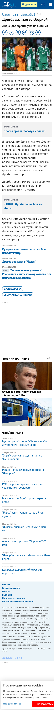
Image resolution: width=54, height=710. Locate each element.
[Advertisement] (27, 325)
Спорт (16, 13)
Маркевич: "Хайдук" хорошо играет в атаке (24, 500)
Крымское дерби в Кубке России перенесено (22, 571)
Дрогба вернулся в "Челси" (19, 262)
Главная (6, 13)
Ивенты (6, 591)
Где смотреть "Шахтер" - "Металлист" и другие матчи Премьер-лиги (24, 443)
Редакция (7, 594)
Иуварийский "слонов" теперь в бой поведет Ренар (24, 251)
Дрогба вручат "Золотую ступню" (25, 131)
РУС (43, 4)
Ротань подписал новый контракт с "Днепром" (23, 471)
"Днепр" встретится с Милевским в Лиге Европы (26, 557)
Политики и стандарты (13, 598)
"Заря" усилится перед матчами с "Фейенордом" (22, 457)
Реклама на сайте (11, 587)
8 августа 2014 (28, 14)
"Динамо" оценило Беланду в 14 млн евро (24, 528)
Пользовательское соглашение (17, 601)
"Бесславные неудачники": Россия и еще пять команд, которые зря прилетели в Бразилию (27, 274)
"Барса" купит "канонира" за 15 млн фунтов (23, 514)
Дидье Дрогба (12, 288)
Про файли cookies (12, 703)
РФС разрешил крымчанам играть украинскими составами (22, 485)
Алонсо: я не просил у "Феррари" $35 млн (24, 543)
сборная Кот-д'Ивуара (18, 294)
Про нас (6, 584)
